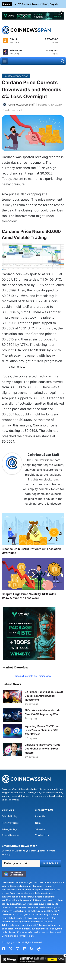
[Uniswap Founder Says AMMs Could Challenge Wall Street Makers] (12, 749)
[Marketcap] (38, 949)
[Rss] (31, 949)
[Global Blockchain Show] (33, 959)
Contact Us (42, 835)
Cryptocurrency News (16, 75)
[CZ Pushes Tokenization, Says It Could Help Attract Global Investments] (12, 696)
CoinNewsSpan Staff (21, 104)
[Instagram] (17, 949)
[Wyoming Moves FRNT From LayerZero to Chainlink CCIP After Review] (12, 731)
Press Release (10, 835)
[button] (5, 61)
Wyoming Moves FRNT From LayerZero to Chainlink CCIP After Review (42, 730)
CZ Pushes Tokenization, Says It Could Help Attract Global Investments (38, 4)
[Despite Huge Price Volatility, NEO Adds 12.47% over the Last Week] (33, 574)
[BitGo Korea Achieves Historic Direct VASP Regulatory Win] (12, 715)
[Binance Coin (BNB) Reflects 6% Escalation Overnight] (33, 529)
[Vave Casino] (33, 16)
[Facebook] (3, 949)
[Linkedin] (24, 949)
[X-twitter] (10, 949)
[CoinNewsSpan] (26, 30)
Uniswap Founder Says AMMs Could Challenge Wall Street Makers (42, 748)
